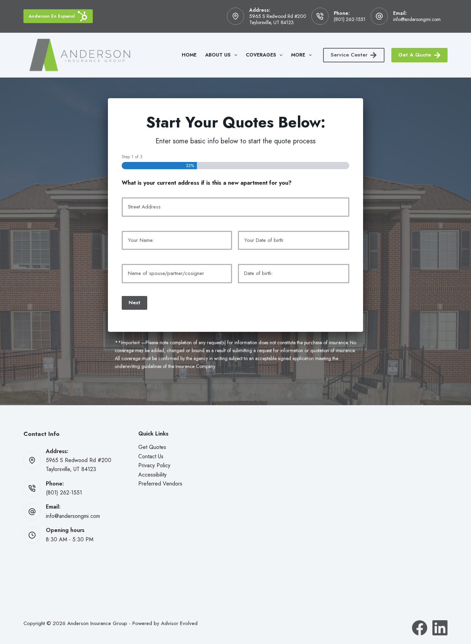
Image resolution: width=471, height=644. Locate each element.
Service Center (349, 55)
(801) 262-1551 (349, 19)
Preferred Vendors (160, 484)
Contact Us (150, 456)
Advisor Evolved (179, 623)
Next (134, 302)
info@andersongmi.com (417, 19)
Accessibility (152, 475)
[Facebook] (419, 627)
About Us (218, 54)
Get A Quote (414, 55)
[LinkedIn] (440, 627)
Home (189, 54)
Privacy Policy (154, 465)
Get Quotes (152, 447)
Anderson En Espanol (52, 16)
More (298, 54)
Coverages (261, 54)
